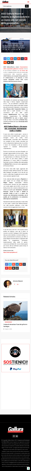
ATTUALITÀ (9, 26)
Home (3, 26)
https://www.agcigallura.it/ (10, 252)
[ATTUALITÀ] (15, 311)
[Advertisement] (15, 393)
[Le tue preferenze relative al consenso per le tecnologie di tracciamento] (28, 468)
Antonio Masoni (18, 281)
